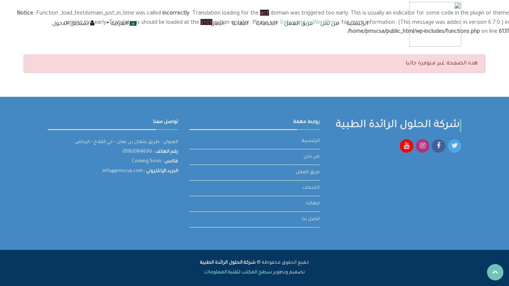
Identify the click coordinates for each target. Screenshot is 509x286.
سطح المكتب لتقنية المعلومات (238, 272)
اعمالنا (240, 24)
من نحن (329, 24)
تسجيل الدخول (71, 24)
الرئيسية (357, 24)
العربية (119, 24)
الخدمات (266, 24)
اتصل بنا (213, 24)
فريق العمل (298, 24)
